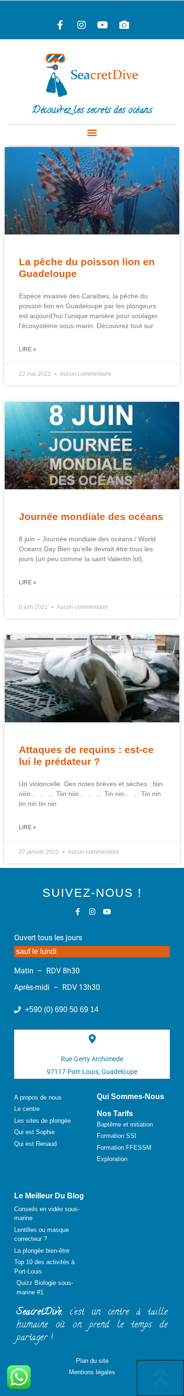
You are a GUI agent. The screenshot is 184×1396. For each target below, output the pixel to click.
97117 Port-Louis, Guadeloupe (92, 1071)
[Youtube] (102, 25)
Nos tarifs (115, 1114)
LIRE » (27, 349)
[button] (92, 132)
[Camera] (124, 25)
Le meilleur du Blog (49, 1196)
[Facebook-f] (60, 25)
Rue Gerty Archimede (92, 1059)
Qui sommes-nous (130, 1097)
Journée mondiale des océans (91, 516)
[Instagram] (81, 25)
